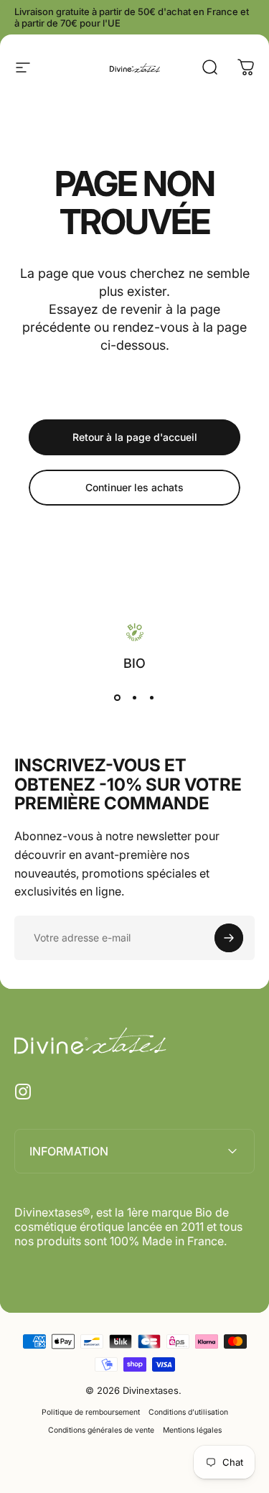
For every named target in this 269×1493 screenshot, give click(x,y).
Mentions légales (192, 1430)
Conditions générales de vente (101, 1430)
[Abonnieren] (228, 938)
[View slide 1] (117, 697)
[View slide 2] (134, 697)
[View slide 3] (152, 697)
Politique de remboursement (91, 1412)
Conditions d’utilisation (188, 1412)
